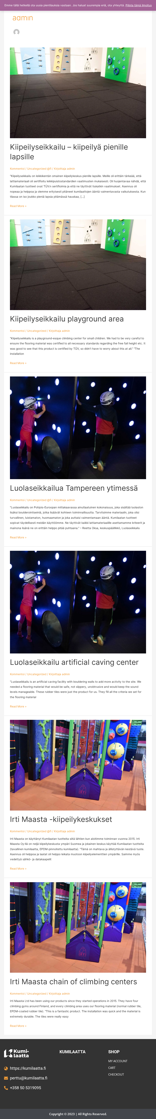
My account (117, 1061)
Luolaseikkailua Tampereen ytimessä (74, 488)
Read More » (18, 206)
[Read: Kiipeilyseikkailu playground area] (78, 264)
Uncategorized (36, 330)
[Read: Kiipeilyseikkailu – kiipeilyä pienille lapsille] (78, 92)
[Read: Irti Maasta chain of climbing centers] (78, 927)
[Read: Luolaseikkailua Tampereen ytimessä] (78, 427)
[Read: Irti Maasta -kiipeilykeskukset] (78, 764)
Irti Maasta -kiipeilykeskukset (61, 819)
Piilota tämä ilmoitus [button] (139, 5)
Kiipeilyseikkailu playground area (67, 318)
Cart (111, 1068)
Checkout (116, 1074)
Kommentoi (17, 168)
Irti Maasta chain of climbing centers (73, 981)
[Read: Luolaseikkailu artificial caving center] (78, 601)
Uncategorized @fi (39, 168)
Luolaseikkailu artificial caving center (74, 662)
